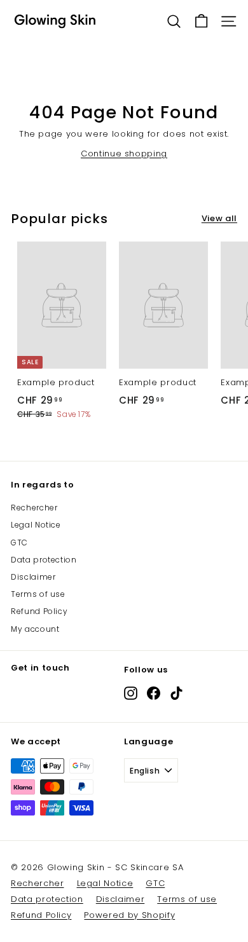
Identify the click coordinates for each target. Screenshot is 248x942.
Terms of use (38, 594)
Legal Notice (36, 524)
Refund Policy (39, 611)
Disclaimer (33, 576)
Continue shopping (124, 153)
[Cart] (201, 21)
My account (35, 629)
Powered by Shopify (129, 915)
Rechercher (34, 507)
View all (219, 218)
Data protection (44, 559)
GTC (19, 542)
